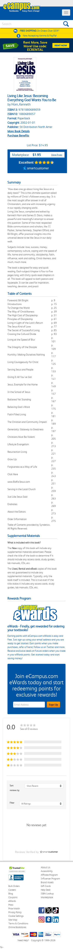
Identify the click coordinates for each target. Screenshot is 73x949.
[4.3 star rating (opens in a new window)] (44, 162)
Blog (10, 893)
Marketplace (47, 897)
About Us (45, 867)
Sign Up (53, 704)
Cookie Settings (16, 916)
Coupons (12, 897)
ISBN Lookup (47, 893)
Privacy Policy (15, 912)
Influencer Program (50, 878)
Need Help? (23, 940)
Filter (12, 802)
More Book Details (18, 131)
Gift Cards (46, 886)
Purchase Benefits (18, 135)
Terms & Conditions (18, 923)
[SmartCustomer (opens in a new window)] (36, 168)
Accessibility (47, 871)
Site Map (12, 919)
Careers (12, 889)
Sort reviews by (14, 788)
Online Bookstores (17, 927)
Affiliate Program (49, 874)
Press (10, 904)
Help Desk (45, 889)
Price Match (14, 908)
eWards (12, 901)
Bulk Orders (14, 886)
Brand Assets (47, 882)
